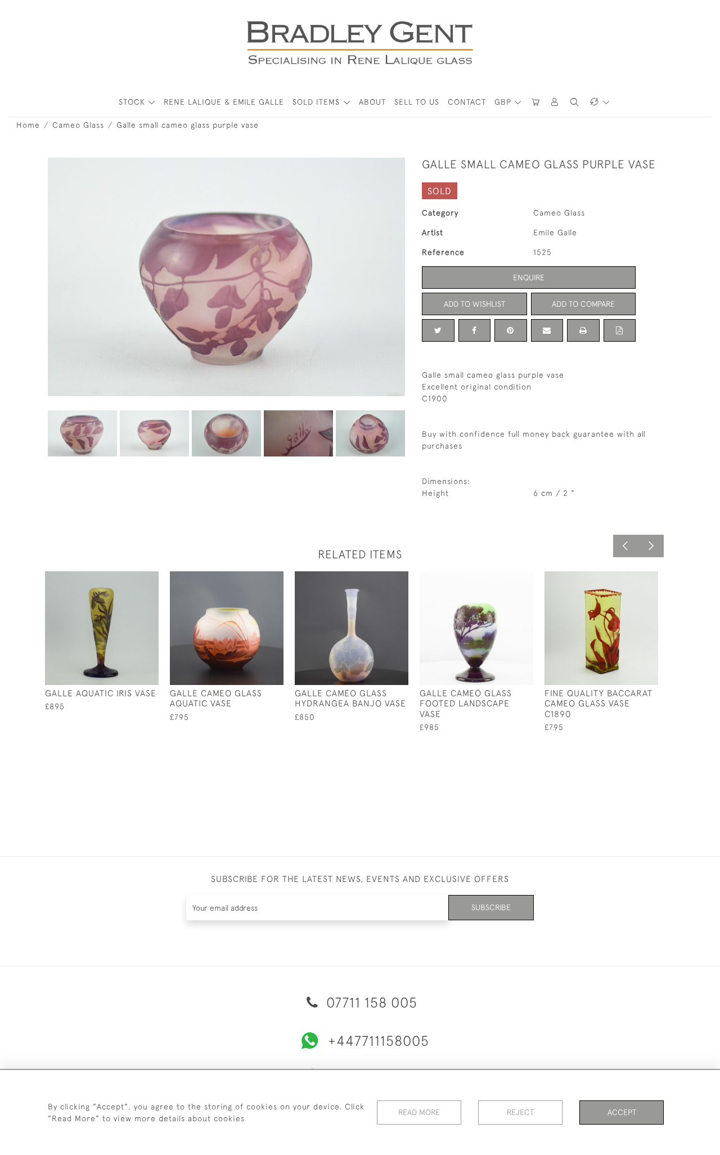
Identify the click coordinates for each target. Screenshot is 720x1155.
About (372, 101)
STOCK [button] (133, 101)
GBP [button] (504, 101)
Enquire (528, 277)
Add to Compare (583, 303)
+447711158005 (378, 1040)
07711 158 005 (369, 1002)
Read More (419, 1112)
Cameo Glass (78, 124)
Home (28, 124)
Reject (520, 1112)
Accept (622, 1112)
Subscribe (491, 907)
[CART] (535, 102)
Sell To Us (416, 101)
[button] (555, 102)
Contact (467, 101)
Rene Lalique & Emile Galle (224, 101)
